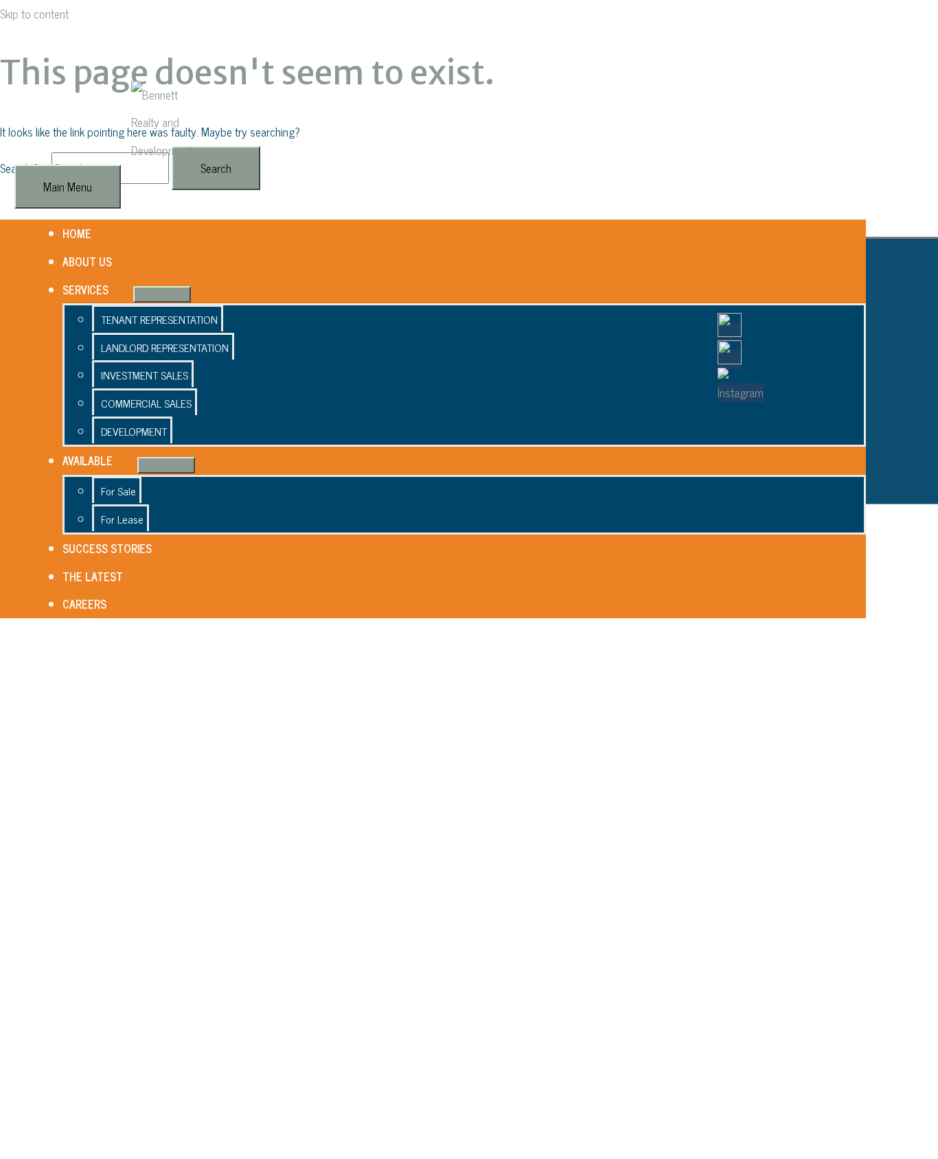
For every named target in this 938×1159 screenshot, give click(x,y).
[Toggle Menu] (162, 294)
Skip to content (34, 13)
